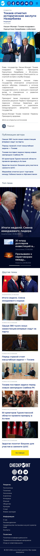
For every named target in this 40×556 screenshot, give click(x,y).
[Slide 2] (25, 265)
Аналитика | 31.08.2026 (11, 234)
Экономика (19, 249)
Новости (8, 10)
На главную (20, 453)
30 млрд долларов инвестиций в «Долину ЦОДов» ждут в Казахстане (25, 243)
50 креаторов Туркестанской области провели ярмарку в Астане (17, 416)
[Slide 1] (14, 265)
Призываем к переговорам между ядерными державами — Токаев (24, 257)
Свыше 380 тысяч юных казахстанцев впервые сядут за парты (19, 329)
